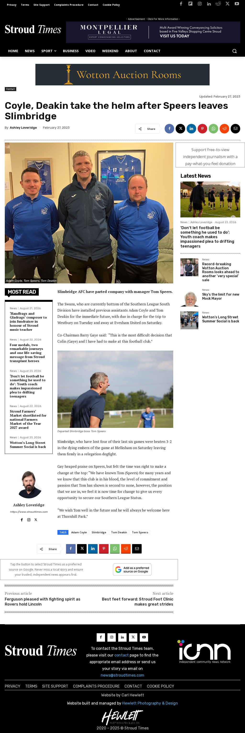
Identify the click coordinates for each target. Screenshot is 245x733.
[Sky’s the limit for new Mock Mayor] (189, 298)
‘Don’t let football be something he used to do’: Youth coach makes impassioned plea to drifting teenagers (27, 386)
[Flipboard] (190, 4)
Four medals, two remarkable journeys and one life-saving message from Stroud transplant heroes (27, 352)
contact (121, 655)
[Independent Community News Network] (204, 651)
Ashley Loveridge (23, 127)
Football (10, 89)
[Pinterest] (202, 128)
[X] (227, 4)
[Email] (235, 128)
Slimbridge (99, 532)
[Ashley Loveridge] (28, 484)
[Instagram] (199, 4)
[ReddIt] (224, 128)
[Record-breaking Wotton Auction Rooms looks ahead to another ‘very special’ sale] (189, 267)
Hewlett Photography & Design (150, 703)
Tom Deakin (119, 532)
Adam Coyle (79, 532)
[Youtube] (236, 4)
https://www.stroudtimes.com (29, 511)
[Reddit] (218, 4)
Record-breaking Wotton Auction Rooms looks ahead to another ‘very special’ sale (220, 272)
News (13, 308)
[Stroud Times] (33, 30)
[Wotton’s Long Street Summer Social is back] (189, 320)
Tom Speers (140, 532)
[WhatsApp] (213, 128)
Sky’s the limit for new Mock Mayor (220, 296)
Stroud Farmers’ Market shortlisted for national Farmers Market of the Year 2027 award (28, 419)
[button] (234, 51)
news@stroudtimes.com (122, 675)
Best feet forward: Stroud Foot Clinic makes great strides (137, 601)
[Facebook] (181, 4)
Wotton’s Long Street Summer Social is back (28, 444)
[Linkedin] (209, 4)
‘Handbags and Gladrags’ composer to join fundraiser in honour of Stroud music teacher (28, 321)
